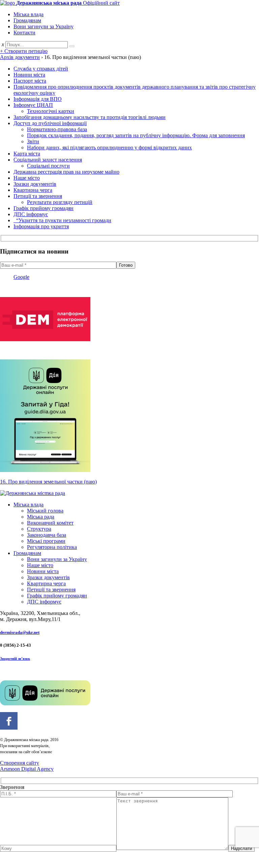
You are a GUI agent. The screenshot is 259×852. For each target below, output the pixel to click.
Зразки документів (34, 184)
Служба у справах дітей (40, 68)
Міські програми (46, 541)
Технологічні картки (50, 111)
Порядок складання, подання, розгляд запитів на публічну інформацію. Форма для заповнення (136, 135)
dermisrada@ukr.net (19, 632)
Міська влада (28, 14)
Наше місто (26, 178)
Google (21, 277)
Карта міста (26, 153)
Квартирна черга (32, 190)
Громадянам (27, 20)
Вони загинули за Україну (43, 26)
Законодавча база (46, 535)
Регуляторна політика (52, 547)
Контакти (24, 32)
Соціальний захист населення (47, 160)
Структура (39, 529)
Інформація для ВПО (37, 99)
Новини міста (29, 75)
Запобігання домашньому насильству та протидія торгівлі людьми (89, 117)
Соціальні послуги (48, 166)
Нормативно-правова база (57, 129)
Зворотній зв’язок (15, 658)
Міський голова (45, 510)
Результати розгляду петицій (59, 202)
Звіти (33, 141)
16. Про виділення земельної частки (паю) (48, 481)
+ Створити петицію (24, 51)
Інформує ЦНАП (33, 105)
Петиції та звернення (37, 196)
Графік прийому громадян (43, 208)
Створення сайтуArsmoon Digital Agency (27, 766)
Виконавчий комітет (50, 523)
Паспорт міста (29, 81)
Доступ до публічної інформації (50, 123)
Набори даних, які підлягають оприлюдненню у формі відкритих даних (109, 147)
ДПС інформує (30, 214)
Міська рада (40, 517)
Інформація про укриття (41, 226)
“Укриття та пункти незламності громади (62, 220)
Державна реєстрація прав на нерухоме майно (66, 172)
